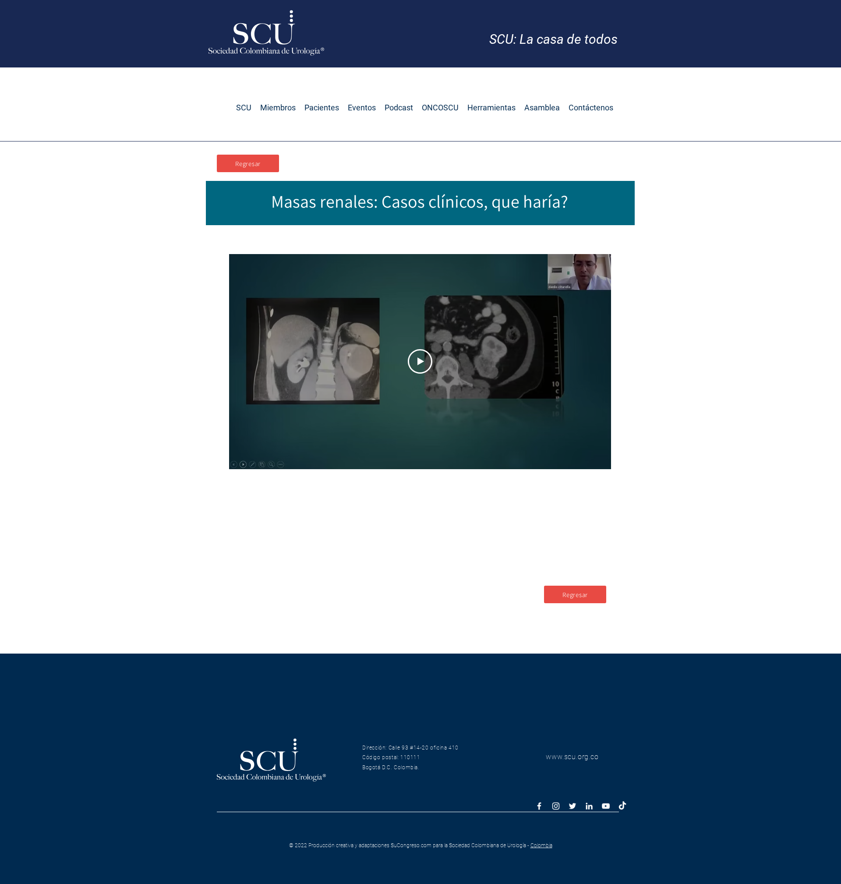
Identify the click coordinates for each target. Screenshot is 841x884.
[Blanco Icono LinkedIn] (589, 806)
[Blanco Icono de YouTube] (606, 806)
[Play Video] (420, 361)
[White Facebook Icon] (539, 806)
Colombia (541, 845)
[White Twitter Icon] (572, 806)
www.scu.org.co (572, 757)
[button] (244, 108)
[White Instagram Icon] (556, 806)
